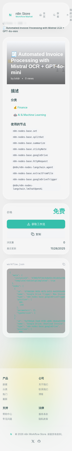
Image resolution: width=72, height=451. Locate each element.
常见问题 (7, 418)
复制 (38, 234)
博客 (41, 394)
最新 (5, 399)
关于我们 (43, 384)
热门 (5, 394)
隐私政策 (43, 418)
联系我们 (43, 389)
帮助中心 (7, 414)
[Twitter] (33, 441)
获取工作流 (38, 224)
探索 (5, 384)
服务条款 (43, 414)
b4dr (17, 78)
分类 (5, 389)
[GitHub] (39, 441)
